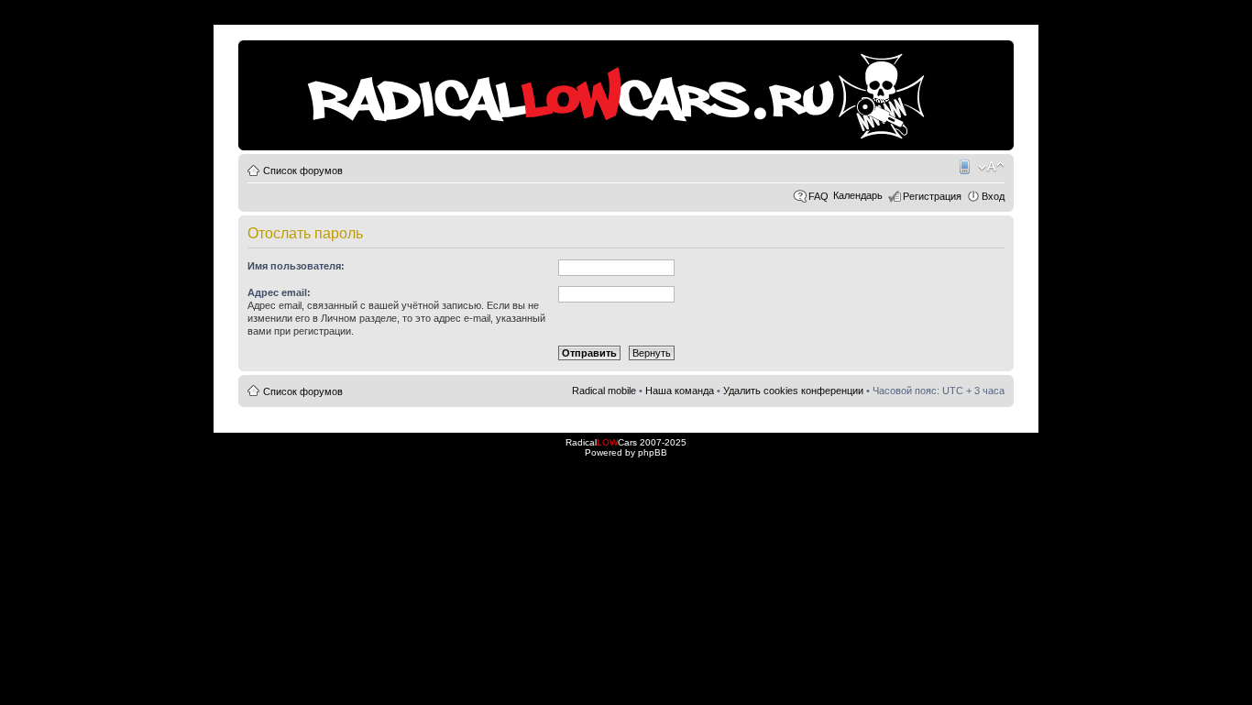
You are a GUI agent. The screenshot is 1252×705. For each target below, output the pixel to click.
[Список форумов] (253, 49)
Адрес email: (279, 292)
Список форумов (303, 170)
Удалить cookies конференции (793, 390)
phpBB (652, 452)
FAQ (818, 196)
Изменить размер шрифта (991, 167)
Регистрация (932, 196)
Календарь (858, 195)
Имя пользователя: (296, 265)
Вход (993, 196)
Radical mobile (963, 167)
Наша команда (679, 390)
